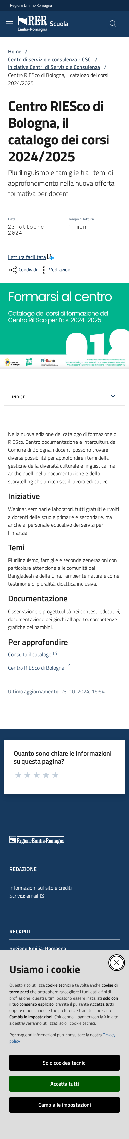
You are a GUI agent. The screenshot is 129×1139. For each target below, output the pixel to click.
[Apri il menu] (9, 24)
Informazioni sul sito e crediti (40, 888)
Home (14, 51)
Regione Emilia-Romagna (31, 5)
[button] (113, 24)
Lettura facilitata (27, 257)
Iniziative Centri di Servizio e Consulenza (54, 67)
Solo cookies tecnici (65, 1063)
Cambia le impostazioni (64, 1105)
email (32, 895)
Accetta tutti (64, 1084)
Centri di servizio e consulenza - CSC (49, 59)
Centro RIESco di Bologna (36, 667)
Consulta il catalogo (29, 654)
